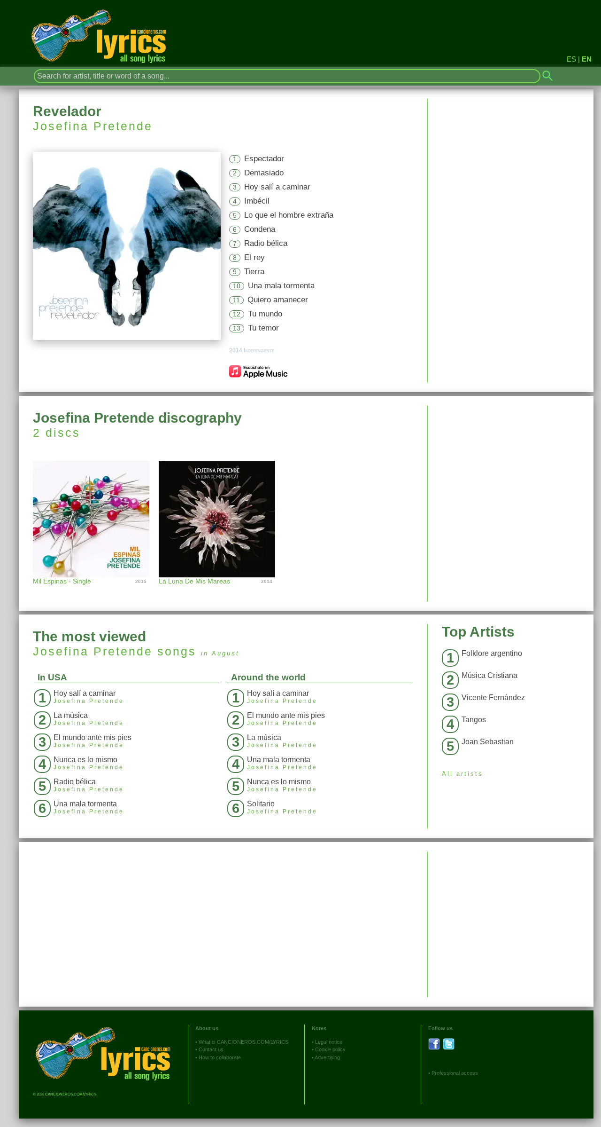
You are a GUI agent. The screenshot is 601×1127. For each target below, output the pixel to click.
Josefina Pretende (93, 126)
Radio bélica (265, 243)
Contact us (211, 1049)
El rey (254, 257)
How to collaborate (220, 1057)
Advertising (327, 1057)
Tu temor (263, 327)
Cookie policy (330, 1049)
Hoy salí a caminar (277, 186)
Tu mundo (265, 313)
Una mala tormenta (281, 285)
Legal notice (328, 1042)
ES (571, 59)
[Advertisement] (510, 471)
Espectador (264, 158)
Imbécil (257, 201)
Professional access (454, 1073)
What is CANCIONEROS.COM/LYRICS (243, 1042)
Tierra (254, 271)
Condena (259, 229)
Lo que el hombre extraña (288, 215)
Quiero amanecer (277, 299)
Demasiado (264, 172)
